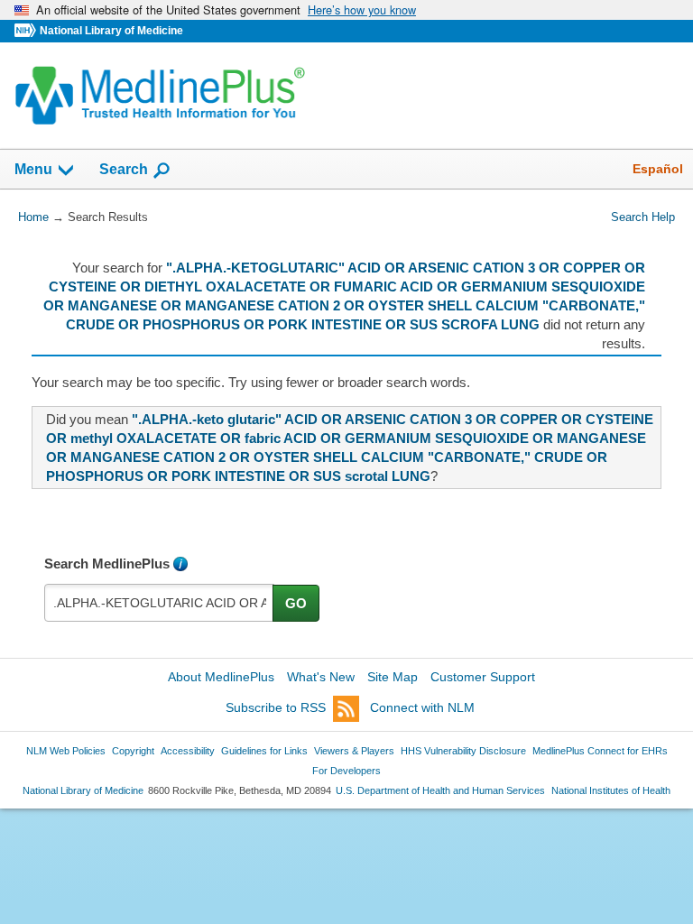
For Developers (346, 770)
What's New (321, 677)
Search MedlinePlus (107, 563)
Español (658, 169)
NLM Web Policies (66, 750)
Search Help (643, 217)
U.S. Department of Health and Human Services (440, 790)
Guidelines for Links (264, 750)
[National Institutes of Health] (27, 31)
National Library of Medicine (111, 30)
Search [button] (123, 169)
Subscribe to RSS (276, 707)
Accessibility (188, 750)
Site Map (392, 677)
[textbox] (159, 603)
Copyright (133, 750)
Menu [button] (33, 169)
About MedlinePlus (221, 677)
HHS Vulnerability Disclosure (463, 750)
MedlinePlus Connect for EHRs (600, 750)
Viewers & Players (354, 750)
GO (296, 603)
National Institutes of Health (610, 790)
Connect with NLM (422, 707)
